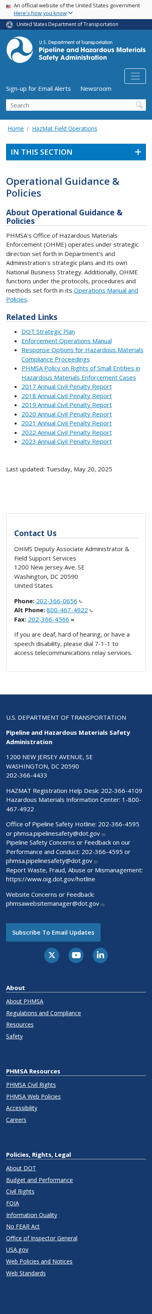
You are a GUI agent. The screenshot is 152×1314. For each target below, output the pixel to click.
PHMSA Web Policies (33, 1096)
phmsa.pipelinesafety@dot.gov (57, 833)
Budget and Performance (39, 1180)
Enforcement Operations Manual (66, 341)
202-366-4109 (121, 790)
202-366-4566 (48, 619)
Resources (20, 1024)
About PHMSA (24, 1001)
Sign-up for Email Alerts (38, 88)
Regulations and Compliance (43, 1013)
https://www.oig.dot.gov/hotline (50, 879)
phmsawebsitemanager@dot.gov (52, 903)
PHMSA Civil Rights (31, 1084)
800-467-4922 (67, 610)
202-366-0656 (56, 601)
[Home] (76, 52)
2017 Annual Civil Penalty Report (66, 386)
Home (16, 128)
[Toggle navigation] (135, 76)
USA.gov (17, 1249)
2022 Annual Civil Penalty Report (66, 432)
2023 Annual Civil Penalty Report (66, 441)
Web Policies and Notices (39, 1261)
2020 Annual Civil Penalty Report (66, 414)
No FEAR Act (23, 1226)
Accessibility (21, 1108)
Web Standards (26, 1273)
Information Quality (31, 1215)
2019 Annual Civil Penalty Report (66, 405)
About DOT (21, 1168)
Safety (14, 1036)
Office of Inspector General (41, 1238)
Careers (16, 1119)
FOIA (12, 1203)
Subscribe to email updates (53, 932)
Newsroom (95, 88)
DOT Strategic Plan (48, 331)
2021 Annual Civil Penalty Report (66, 423)
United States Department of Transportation (67, 24)
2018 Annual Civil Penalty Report (66, 396)
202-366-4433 (26, 775)
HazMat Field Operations (64, 128)
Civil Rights (20, 1191)
